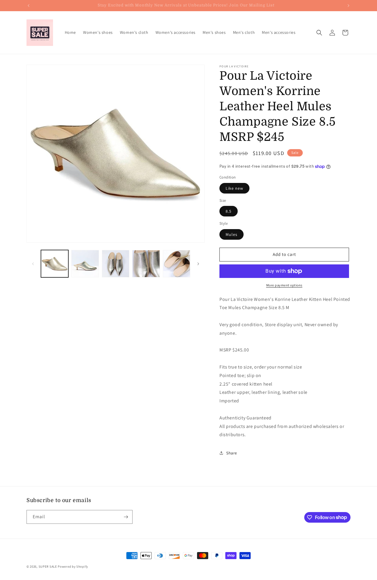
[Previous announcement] (28, 5)
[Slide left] (33, 263)
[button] (319, 32)
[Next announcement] (348, 5)
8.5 (229, 211)
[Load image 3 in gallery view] (115, 263)
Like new (234, 188)
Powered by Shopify (73, 566)
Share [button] (231, 453)
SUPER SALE (48, 566)
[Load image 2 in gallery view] (85, 263)
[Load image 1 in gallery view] (54, 263)
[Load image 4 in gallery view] (146, 263)
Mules (231, 234)
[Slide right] (198, 263)
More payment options (284, 285)
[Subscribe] (125, 517)
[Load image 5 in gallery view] (176, 263)
